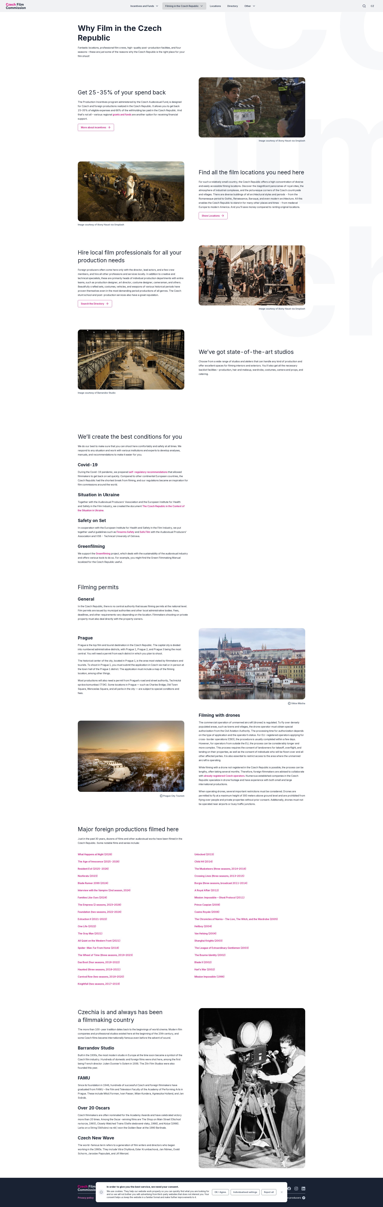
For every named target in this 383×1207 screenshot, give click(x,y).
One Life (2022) (87, 926)
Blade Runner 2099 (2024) (93, 883)
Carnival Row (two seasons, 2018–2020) (101, 976)
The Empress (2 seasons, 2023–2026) (99, 904)
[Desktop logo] (16, 6)
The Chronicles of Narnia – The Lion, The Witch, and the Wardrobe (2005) (236, 919)
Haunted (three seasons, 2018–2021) (99, 969)
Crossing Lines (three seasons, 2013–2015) (219, 875)
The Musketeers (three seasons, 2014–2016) (220, 868)
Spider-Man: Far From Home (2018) (98, 947)
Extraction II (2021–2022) (92, 919)
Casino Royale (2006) (206, 911)
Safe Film (145, 531)
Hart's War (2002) (204, 969)
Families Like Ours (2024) (92, 897)
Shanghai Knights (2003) (208, 940)
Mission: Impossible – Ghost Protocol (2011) (219, 897)
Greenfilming (103, 553)
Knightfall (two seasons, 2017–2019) (99, 983)
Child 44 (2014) (203, 861)
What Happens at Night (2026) (95, 854)
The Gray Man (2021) (90, 933)
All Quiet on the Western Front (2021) (99, 940)
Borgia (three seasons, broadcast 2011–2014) (220, 883)
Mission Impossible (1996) (209, 976)
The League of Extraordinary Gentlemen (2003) (221, 947)
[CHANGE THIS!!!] (282, 1192)
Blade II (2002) (203, 962)
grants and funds (122, 114)
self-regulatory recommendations (148, 471)
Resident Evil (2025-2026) (93, 868)
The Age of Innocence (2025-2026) (99, 861)
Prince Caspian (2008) (207, 904)
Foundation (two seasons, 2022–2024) (99, 911)
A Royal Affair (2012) (206, 890)
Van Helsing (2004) (205, 933)
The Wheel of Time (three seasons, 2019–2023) (105, 955)
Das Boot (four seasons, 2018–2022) (99, 962)
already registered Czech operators (224, 775)
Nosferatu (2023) (88, 875)
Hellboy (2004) (203, 926)
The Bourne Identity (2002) (210, 955)
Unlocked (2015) (204, 854)
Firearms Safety (125, 531)
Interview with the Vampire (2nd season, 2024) (104, 890)
